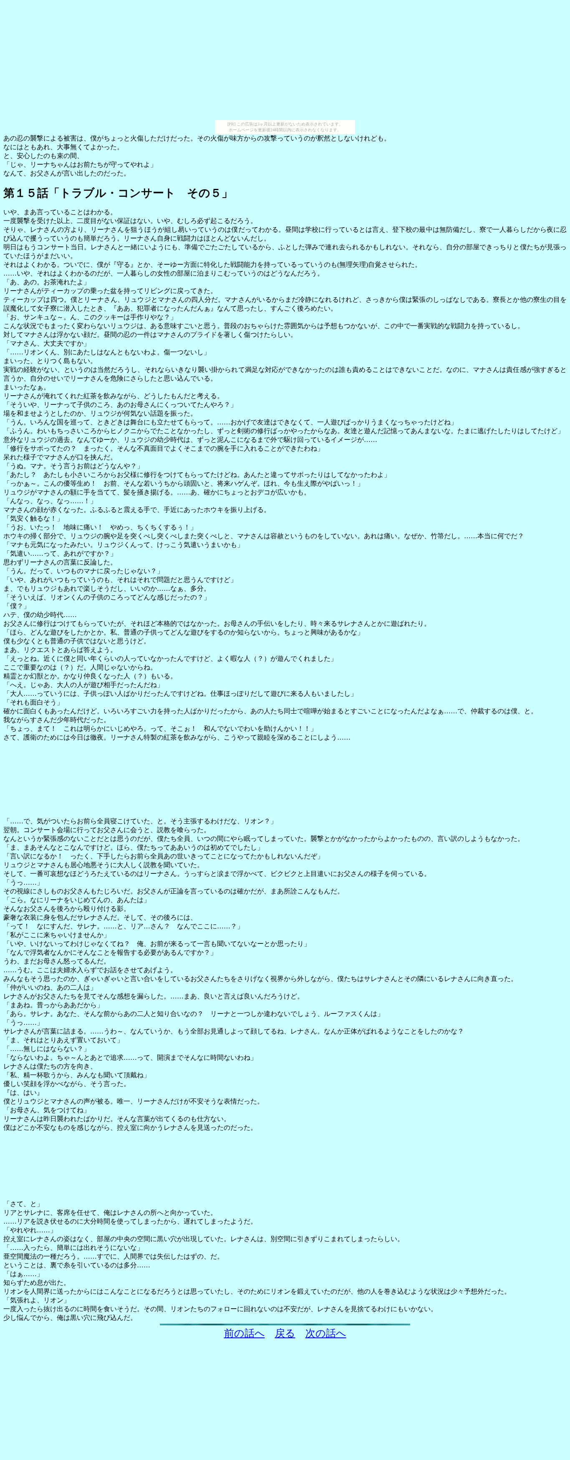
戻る (285, 1333)
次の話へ (325, 1333)
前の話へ (244, 1333)
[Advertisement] (285, 61)
